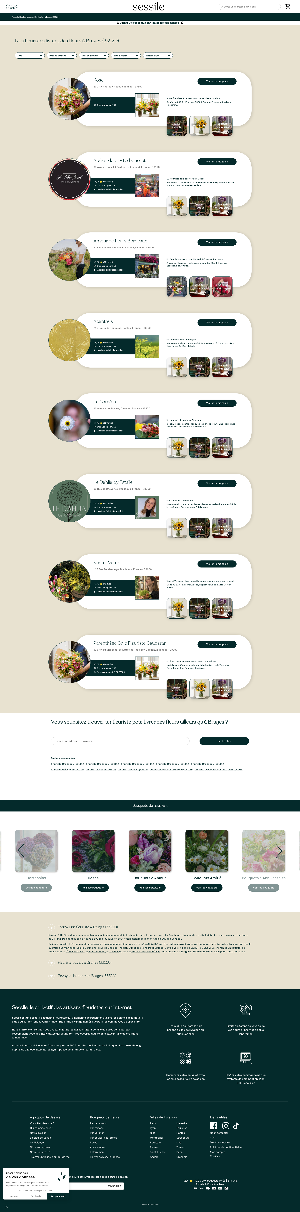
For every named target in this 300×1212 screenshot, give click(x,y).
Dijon (179, 1152)
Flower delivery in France (105, 1156)
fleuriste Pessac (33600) (101, 769)
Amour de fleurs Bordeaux (120, 241)
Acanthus (103, 321)
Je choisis (36, 1196)
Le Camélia (104, 402)
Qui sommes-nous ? (41, 1128)
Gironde (133, 934)
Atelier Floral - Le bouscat (119, 160)
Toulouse (181, 1128)
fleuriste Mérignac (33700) (67, 769)
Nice (152, 1132)
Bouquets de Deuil (264, 878)
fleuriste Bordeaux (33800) (172, 763)
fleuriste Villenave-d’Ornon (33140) (171, 769)
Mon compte (217, 1152)
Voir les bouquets (36, 887)
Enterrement (97, 1152)
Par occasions (98, 1123)
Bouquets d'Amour (93, 878)
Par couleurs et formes (103, 1137)
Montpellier (156, 1137)
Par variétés (97, 1132)
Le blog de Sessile (41, 1137)
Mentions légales (220, 1142)
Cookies (215, 1156)
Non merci (14, 1196)
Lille (178, 1142)
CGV (212, 1137)
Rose (98, 80)
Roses (36, 878)
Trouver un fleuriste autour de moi (50, 1156)
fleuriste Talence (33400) (133, 769)
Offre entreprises (40, 1147)
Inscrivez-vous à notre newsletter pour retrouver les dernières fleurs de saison (79, 1176)
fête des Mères (75, 951)
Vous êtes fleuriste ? (42, 1123)
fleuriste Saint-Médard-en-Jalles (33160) (219, 769)
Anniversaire (97, 1147)
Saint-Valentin (96, 951)
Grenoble (181, 1156)
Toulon (180, 1147)
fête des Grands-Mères (145, 951)
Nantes (180, 1132)
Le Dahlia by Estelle (112, 482)
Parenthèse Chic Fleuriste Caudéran (130, 643)
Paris (153, 1123)
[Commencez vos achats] (288, 7)
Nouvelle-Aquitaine (169, 934)
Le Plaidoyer (37, 1142)
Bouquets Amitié (150, 878)
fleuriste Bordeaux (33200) (137, 763)
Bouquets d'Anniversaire (207, 878)
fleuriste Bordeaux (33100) (102, 763)
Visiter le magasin (217, 81)
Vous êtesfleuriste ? (12, 6)
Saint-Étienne (158, 1152)
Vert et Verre (106, 563)
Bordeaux (155, 1142)
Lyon (153, 1128)
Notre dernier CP (40, 1152)
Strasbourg (183, 1137)
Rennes (154, 1147)
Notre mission (38, 1132)
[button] (6, 1206)
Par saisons (96, 1128)
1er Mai (114, 951)
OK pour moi (58, 1196)
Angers (154, 1156)
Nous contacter (219, 1132)
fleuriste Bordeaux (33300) (67, 763)
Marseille (181, 1123)
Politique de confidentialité (226, 1147)
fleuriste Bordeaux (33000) (207, 763)
